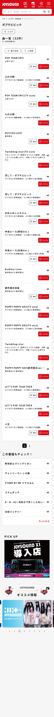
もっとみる (44, 520)
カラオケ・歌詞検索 (14, 19)
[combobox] (29, 50)
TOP (3, 19)
